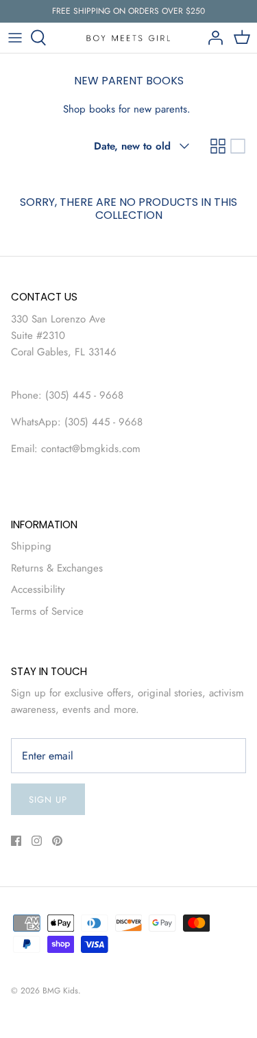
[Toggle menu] (15, 38)
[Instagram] (37, 841)
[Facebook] (16, 841)
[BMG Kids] (128, 37)
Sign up (48, 799)
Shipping (31, 546)
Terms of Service (47, 611)
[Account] (212, 38)
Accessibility (38, 589)
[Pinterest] (57, 841)
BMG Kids (60, 990)
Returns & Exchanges (57, 568)
